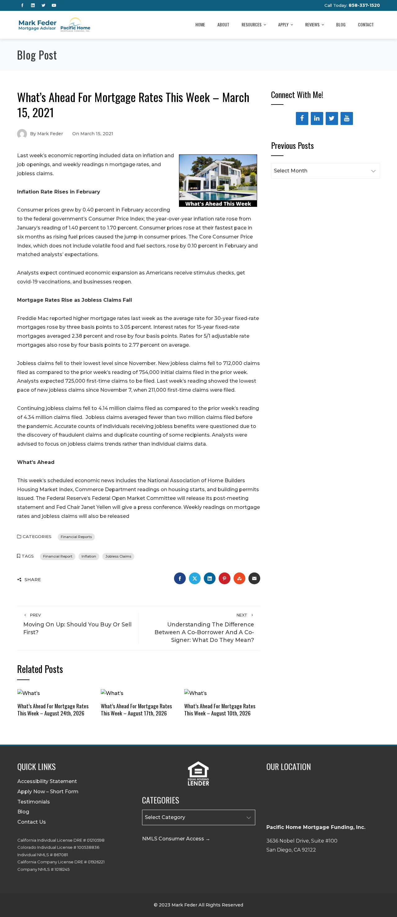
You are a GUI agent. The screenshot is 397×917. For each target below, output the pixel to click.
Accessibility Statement (47, 781)
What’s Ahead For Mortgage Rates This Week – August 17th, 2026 (136, 709)
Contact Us (31, 822)
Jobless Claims (118, 556)
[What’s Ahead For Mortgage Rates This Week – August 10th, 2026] (195, 693)
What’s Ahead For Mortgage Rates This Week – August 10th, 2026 (219, 709)
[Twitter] (332, 118)
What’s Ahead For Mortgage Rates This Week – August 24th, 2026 (52, 709)
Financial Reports (76, 537)
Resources (251, 24)
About (223, 24)
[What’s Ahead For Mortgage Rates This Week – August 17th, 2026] (112, 693)
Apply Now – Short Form (47, 792)
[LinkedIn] (317, 118)
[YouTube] (347, 118)
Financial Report (57, 556)
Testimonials (33, 802)
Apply (283, 24)
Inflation (89, 556)
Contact (366, 24)
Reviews (312, 24)
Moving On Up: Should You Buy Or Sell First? (77, 624)
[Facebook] (302, 118)
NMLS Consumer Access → (176, 839)
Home (200, 24)
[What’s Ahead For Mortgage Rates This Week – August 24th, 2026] (28, 693)
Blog (341, 24)
